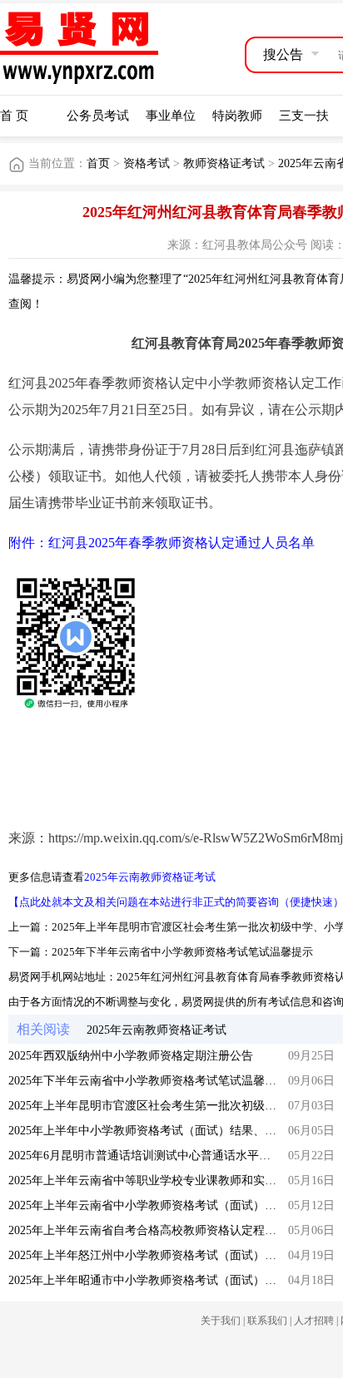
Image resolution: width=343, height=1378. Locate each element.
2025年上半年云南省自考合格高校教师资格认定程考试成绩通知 (171, 1230)
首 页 (14, 115)
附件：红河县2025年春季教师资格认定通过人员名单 (161, 543)
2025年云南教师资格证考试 (150, 877)
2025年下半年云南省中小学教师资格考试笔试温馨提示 (182, 952)
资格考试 (146, 163)
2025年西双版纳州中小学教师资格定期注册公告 (130, 1056)
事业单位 (171, 115)
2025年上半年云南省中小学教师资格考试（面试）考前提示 (159, 1205)
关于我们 (221, 1320)
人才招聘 (314, 1320)
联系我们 (267, 1320)
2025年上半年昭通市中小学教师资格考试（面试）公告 (148, 1280)
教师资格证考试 (224, 163)
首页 (98, 163)
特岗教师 (237, 115)
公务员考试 (98, 115)
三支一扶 (304, 115)
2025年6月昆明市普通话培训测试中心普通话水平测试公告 (157, 1155)
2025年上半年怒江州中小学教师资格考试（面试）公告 (148, 1255)
